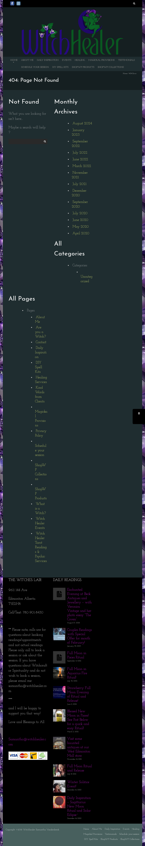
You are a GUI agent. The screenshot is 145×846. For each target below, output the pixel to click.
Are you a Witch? (40, 332)
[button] (139, 416)
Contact (41, 342)
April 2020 (80, 233)
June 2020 (80, 220)
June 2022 (80, 159)
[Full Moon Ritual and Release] (59, 766)
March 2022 (81, 166)
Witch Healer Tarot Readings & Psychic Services (41, 547)
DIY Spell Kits (60, 67)
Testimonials (126, 60)
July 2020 (80, 213)
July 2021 (79, 184)
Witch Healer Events (40, 523)
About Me (27, 60)
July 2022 (79, 153)
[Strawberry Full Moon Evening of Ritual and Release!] (59, 688)
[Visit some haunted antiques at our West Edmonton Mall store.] (59, 739)
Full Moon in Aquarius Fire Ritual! (77, 673)
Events (66, 60)
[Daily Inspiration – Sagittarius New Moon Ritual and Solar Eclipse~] (59, 798)
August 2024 (82, 123)
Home (14, 60)
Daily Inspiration (48, 60)
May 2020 (80, 227)
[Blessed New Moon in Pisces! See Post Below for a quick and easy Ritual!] (59, 712)
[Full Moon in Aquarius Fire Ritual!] (59, 669)
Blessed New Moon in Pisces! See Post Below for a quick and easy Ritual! (78, 720)
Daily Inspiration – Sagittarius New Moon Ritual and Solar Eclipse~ (79, 806)
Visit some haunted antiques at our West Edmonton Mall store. (78, 747)
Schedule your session (35, 67)
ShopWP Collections (111, 67)
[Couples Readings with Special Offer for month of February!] (59, 630)
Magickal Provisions (101, 60)
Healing (80, 60)
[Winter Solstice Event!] (59, 782)
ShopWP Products (83, 67)
